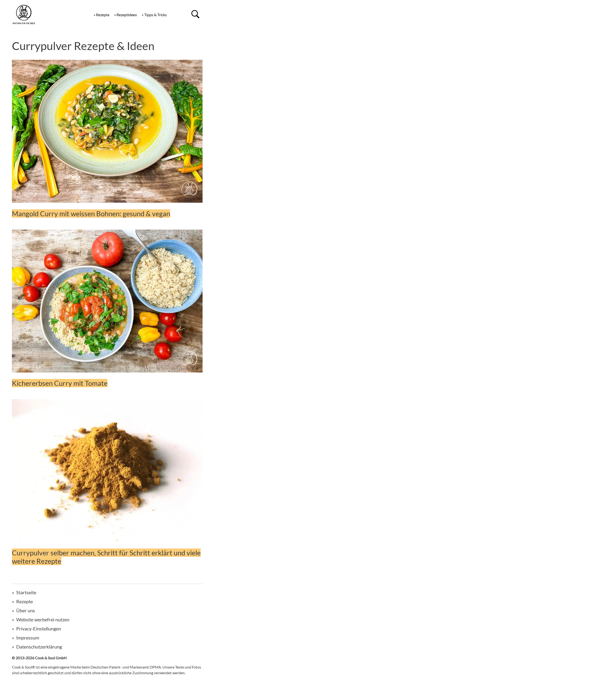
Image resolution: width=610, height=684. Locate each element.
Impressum (27, 637)
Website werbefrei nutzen (42, 619)
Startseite (26, 592)
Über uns (25, 610)
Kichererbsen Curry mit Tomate (59, 383)
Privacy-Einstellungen (38, 628)
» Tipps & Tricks (154, 14)
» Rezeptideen (125, 14)
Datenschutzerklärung (39, 646)
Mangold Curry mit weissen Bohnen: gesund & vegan (91, 213)
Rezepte (24, 601)
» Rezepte (101, 14)
